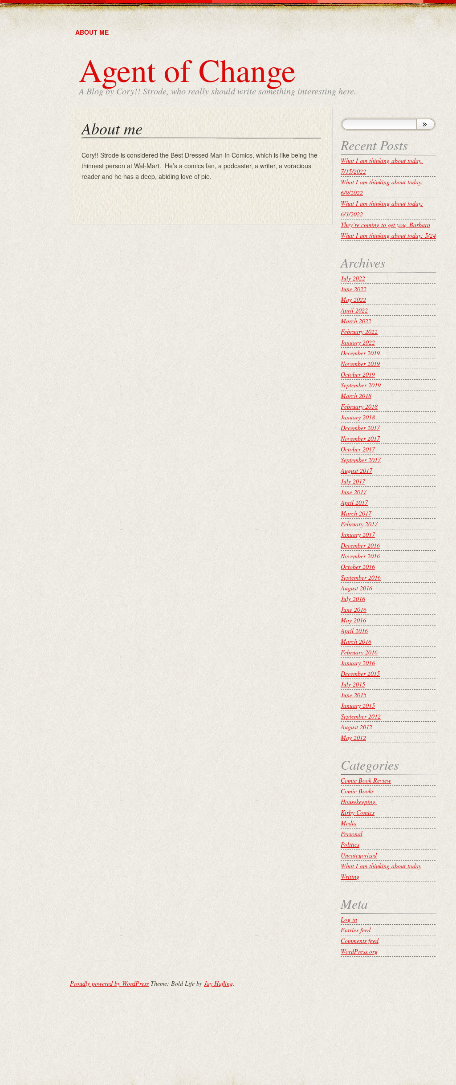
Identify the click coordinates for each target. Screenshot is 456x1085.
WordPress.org (359, 951)
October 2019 (358, 374)
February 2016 (359, 652)
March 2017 (356, 513)
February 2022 (359, 331)
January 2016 (358, 662)
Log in (349, 919)
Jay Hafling (218, 983)
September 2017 (361, 459)
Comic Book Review (366, 780)
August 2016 (356, 588)
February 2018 (359, 406)
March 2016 (356, 641)
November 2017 (360, 438)
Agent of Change (187, 69)
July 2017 (353, 481)
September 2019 (361, 385)
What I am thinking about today (381, 865)
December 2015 (360, 673)
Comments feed (360, 940)
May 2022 (353, 299)
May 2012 (353, 737)
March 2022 (356, 321)
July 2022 (353, 278)
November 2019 (360, 363)
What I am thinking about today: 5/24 (388, 235)
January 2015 (358, 705)
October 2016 (358, 566)
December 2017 (360, 427)
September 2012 (361, 716)
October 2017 (358, 449)
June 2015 (353, 695)
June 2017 (353, 492)
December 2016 (360, 545)
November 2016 (360, 556)
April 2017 (354, 502)
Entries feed (355, 930)
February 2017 (359, 524)
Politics (350, 844)
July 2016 (353, 598)
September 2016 (361, 577)
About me (92, 32)
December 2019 (360, 353)
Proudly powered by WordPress (109, 983)
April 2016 (354, 630)
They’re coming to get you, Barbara (385, 224)
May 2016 (353, 620)
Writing (350, 876)
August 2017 (356, 470)
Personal (351, 833)
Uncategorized (359, 855)
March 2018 (356, 395)
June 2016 (353, 609)
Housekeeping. (359, 801)
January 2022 (358, 342)
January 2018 (358, 417)
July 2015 (353, 684)
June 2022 (353, 288)
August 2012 (356, 727)
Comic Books (357, 791)
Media (349, 823)
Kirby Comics (358, 812)
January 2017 (358, 534)
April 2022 (354, 310)
